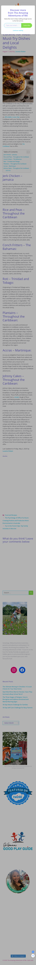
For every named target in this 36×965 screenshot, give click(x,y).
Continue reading (18, 30)
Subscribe (26, 25)
